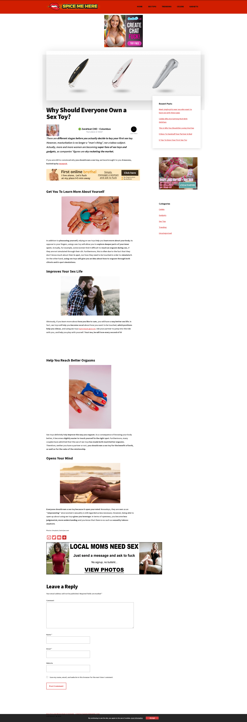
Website (49, 663)
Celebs (162, 209)
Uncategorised (165, 233)
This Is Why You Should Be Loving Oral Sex (176, 128)
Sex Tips (162, 221)
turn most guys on (87, 328)
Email (49, 649)
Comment (50, 600)
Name (49, 634)
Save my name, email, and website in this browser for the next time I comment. (81, 677)
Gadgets (162, 215)
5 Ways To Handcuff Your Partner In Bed (175, 134)
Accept (152, 718)
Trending (163, 227)
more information (137, 718)
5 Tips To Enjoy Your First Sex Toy (173, 140)
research (63, 163)
